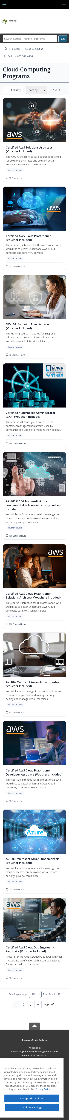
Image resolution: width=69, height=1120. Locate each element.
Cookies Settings (31, 1107)
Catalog (16, 90)
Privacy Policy (43, 1089)
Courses (16, 48)
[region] (32, 1088)
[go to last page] (38, 1004)
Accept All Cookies (31, 1098)
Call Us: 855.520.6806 (18, 56)
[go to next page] (30, 1004)
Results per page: (18, 994)
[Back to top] (34, 1042)
